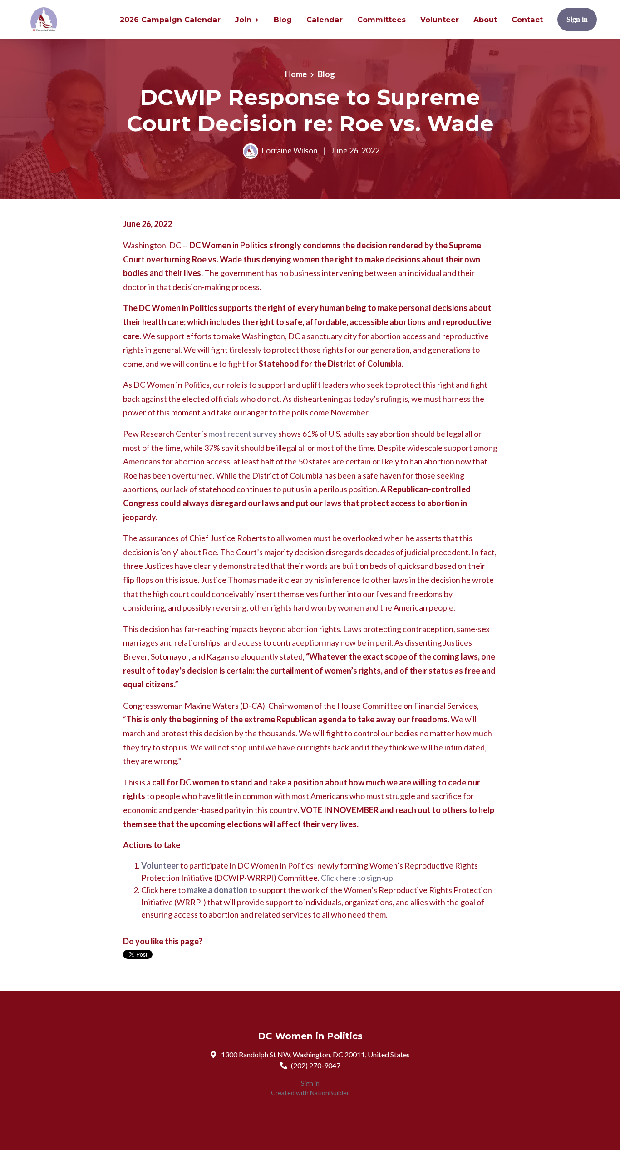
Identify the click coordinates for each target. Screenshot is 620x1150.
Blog (283, 19)
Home (296, 74)
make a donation (217, 890)
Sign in (577, 19)
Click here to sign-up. (358, 878)
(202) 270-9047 (315, 1065)
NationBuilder (329, 1092)
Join (244, 19)
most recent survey (242, 434)
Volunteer (439, 19)
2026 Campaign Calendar (170, 19)
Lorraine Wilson (289, 150)
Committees (381, 19)
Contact (527, 19)
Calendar (324, 19)
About (485, 19)
